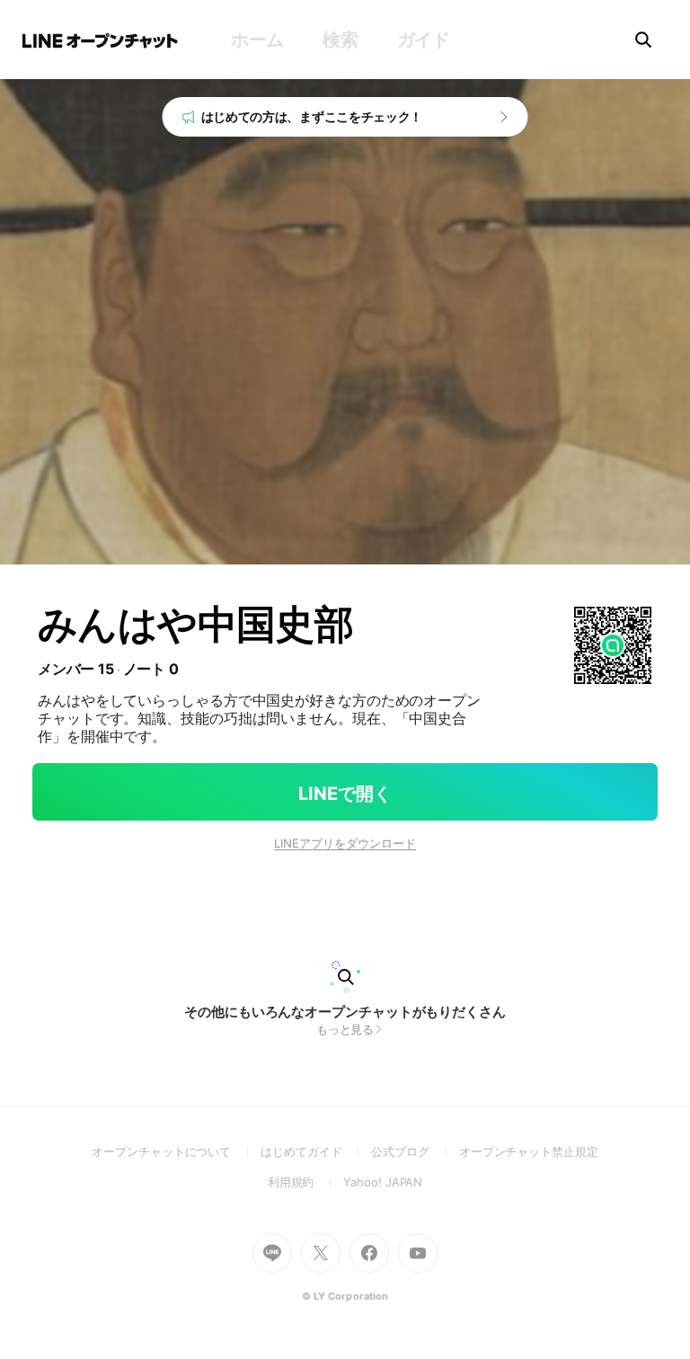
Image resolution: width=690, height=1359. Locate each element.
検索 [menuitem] (340, 39)
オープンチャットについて (176, 1151)
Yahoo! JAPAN (382, 1182)
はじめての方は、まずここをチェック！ (312, 116)
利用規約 (306, 1182)
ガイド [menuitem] (423, 39)
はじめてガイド (316, 1151)
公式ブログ (414, 1151)
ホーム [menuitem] (257, 39)
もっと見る (345, 1029)
